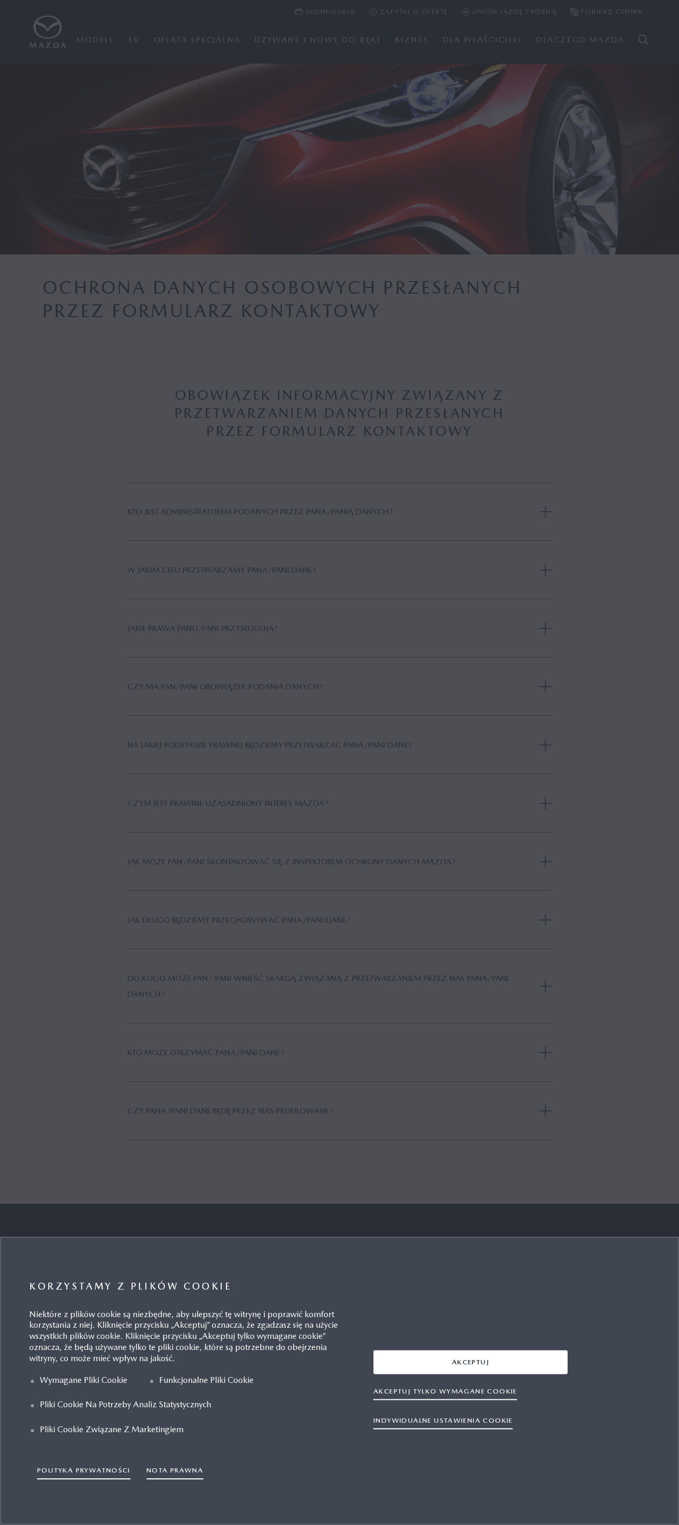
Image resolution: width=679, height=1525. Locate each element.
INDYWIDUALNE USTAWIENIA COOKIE (443, 1420)
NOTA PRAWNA (174, 1470)
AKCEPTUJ (470, 1362)
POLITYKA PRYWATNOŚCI (83, 1470)
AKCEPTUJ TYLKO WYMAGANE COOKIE (445, 1391)
